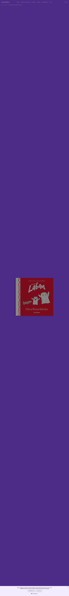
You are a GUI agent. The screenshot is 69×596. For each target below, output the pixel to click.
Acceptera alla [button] (32, 590)
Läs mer (47, 588)
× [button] (67, 587)
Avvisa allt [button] (39, 590)
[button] (34, 593)
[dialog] (34, 298)
